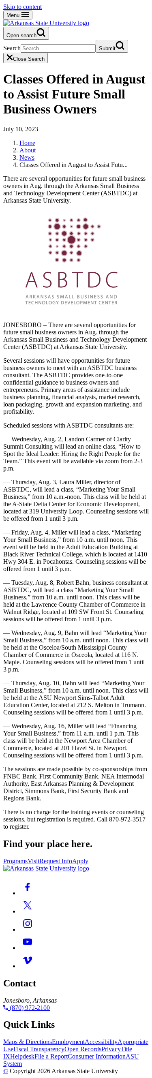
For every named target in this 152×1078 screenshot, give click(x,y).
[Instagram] (27, 929)
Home (27, 142)
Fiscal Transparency (38, 1049)
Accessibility (101, 1041)
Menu (13, 15)
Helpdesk (22, 1056)
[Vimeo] (27, 965)
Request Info (55, 861)
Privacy (111, 1049)
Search (12, 48)
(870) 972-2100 (29, 1007)
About (27, 150)
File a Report (51, 1056)
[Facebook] (27, 893)
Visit (33, 861)
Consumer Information (97, 1056)
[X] (27, 911)
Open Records (82, 1049)
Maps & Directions (27, 1041)
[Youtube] (27, 947)
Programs (15, 861)
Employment (68, 1041)
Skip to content (22, 6)
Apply (80, 861)
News (26, 157)
